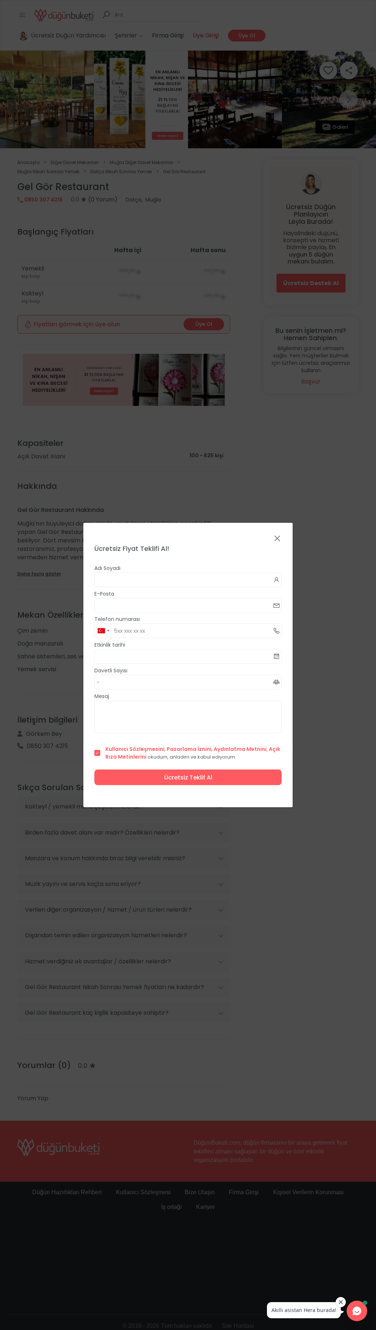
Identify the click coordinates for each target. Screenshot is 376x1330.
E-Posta (104, 593)
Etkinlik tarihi (109, 644)
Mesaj (101, 696)
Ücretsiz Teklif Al (188, 777)
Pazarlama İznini (189, 749)
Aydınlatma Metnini (240, 749)
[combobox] (103, 631)
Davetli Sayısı (110, 670)
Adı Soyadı (107, 568)
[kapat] (277, 539)
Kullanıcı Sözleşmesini (134, 749)
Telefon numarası (117, 619)
